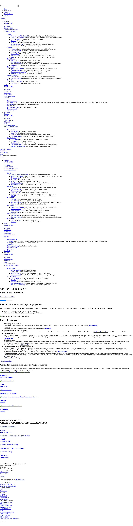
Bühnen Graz (20, 479)
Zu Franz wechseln (5, 149)
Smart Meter (14, 42)
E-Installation (11, 59)
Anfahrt (2, 476)
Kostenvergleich (8, 28)
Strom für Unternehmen (17, 37)
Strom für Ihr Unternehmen (8, 486)
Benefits (13, 141)
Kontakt (6, 15)
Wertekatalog (14, 143)
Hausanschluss (15, 54)
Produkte (6, 21)
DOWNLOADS (5, 515)
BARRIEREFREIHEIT (7, 512)
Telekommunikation (9, 96)
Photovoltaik (10, 67)
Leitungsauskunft (16, 50)
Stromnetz (10, 47)
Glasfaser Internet (5, 487)
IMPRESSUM (4, 517)
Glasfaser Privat (15, 76)
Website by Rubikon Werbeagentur (10, 518)
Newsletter (3, 494)
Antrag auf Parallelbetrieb (18, 68)
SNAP (13, 57)
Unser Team (7, 10)
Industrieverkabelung (17, 63)
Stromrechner (15, 46)
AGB (1, 510)
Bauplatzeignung (16, 52)
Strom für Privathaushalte (7, 484)
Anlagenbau (14, 65)
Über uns (6, 114)
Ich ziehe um (7, 91)
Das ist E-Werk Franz (6, 502)
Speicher (2, 489)
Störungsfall (7, 93)
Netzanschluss (15, 55)
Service (6, 85)
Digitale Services (12, 101)
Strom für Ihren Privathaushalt (19, 36)
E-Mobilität (10, 80)
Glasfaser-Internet (12, 75)
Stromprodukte (8, 94)
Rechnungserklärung (9, 31)
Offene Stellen (15, 139)
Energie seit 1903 (16, 131)
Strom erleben (11, 105)
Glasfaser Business (16, 78)
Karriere (6, 12)
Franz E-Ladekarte (16, 81)
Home (5, 9)
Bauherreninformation (101, 332)
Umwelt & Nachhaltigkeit (11, 126)
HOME (2, 157)
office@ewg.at (4, 472)
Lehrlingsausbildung (17, 144)
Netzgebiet (14, 49)
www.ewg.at (3, 473)
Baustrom (13, 41)
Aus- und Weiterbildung (18, 146)
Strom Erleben (4, 499)
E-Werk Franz (11, 130)
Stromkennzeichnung (17, 44)
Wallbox (13, 60)
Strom (9, 34)
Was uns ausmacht (16, 136)
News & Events (8, 14)
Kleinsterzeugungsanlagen (18, 72)
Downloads (7, 26)
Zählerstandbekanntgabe (11, 29)
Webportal (3, 18)
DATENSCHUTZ (5, 514)
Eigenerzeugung (15, 39)
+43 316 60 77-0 (24, 345)
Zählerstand (10, 110)
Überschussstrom (16, 70)
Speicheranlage (15, 62)
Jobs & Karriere (11, 138)
